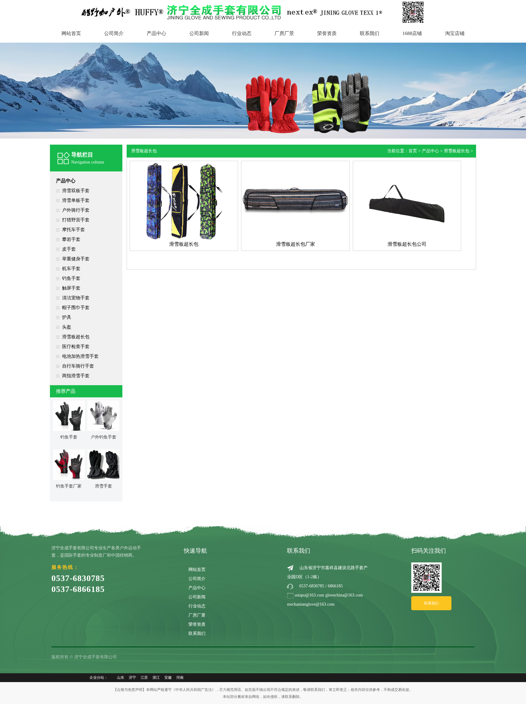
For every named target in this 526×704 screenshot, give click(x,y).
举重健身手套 (75, 258)
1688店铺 (412, 33)
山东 (120, 677)
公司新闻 (199, 33)
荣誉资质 (327, 33)
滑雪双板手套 (75, 190)
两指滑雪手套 (75, 375)
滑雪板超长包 (75, 336)
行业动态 (241, 33)
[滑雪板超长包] (184, 201)
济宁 (132, 677)
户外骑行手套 (75, 210)
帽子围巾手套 (75, 307)
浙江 (156, 677)
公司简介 (114, 33)
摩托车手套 (73, 229)
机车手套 (71, 268)
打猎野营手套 (75, 219)
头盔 (66, 327)
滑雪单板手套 (75, 200)
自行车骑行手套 (78, 366)
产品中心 (156, 33)
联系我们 (369, 33)
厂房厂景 (284, 33)
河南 (180, 677)
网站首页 (71, 33)
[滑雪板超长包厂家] (295, 201)
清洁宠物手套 (75, 297)
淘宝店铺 (455, 33)
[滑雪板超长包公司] (407, 201)
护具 (66, 317)
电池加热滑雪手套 (80, 356)
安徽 (168, 677)
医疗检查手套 (75, 346)
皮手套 (69, 249)
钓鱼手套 (71, 278)
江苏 (144, 677)
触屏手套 (71, 288)
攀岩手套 (71, 239)
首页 (413, 151)
